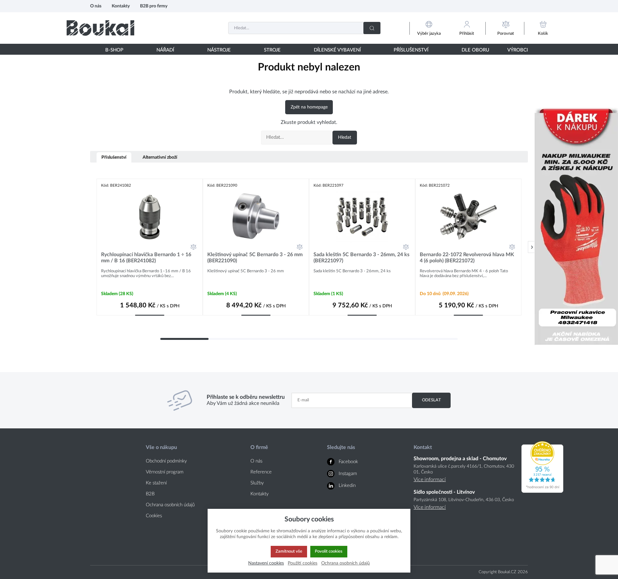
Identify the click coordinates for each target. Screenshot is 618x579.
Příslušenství (113, 157)
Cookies (154, 515)
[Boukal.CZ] (100, 27)
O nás (95, 6)
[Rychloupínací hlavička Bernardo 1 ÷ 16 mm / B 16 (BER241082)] (149, 217)
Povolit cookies (328, 551)
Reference (261, 472)
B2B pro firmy (153, 6)
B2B (150, 493)
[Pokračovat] (532, 247)
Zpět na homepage (309, 107)
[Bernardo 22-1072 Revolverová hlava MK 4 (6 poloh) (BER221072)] (468, 217)
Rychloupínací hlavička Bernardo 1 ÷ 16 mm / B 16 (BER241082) (146, 257)
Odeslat (431, 400)
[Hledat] (371, 28)
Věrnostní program (164, 472)
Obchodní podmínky (166, 461)
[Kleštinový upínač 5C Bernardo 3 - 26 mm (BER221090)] (255, 217)
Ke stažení (156, 483)
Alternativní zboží (160, 157)
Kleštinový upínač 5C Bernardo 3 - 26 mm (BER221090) (255, 257)
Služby (257, 483)
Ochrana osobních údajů (170, 504)
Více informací (430, 479)
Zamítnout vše (289, 551)
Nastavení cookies (266, 563)
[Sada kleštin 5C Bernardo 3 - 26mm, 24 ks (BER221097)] (362, 217)
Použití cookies (302, 563)
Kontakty (121, 6)
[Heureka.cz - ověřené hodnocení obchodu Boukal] (542, 491)
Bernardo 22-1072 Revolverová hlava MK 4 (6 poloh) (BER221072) (467, 257)
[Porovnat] (193, 247)
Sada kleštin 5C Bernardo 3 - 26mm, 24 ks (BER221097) (361, 257)
